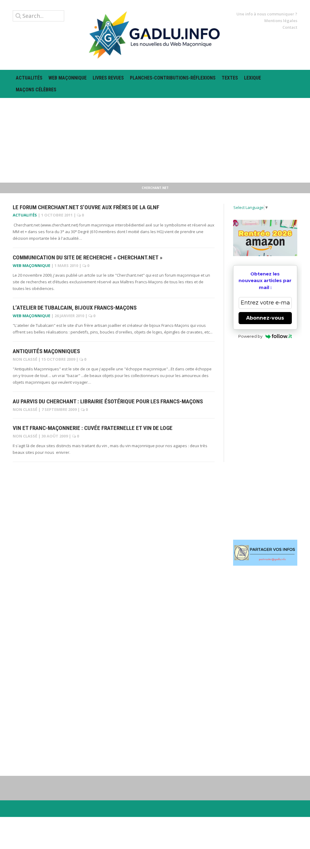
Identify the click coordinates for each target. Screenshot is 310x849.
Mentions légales (280, 20)
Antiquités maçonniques (46, 351)
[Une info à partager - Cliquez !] (265, 553)
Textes (230, 78)
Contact (289, 27)
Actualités (29, 78)
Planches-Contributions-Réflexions (173, 78)
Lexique (252, 78)
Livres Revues (108, 78)
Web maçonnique (67, 78)
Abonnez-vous (265, 318)
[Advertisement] (155, 140)
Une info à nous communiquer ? (266, 14)
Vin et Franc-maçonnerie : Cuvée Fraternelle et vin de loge (93, 427)
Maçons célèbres (36, 90)
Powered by (250, 336)
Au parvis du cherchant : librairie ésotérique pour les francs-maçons (108, 401)
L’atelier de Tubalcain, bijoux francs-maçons (75, 307)
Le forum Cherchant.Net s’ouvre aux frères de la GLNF (86, 207)
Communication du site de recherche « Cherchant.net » (88, 257)
